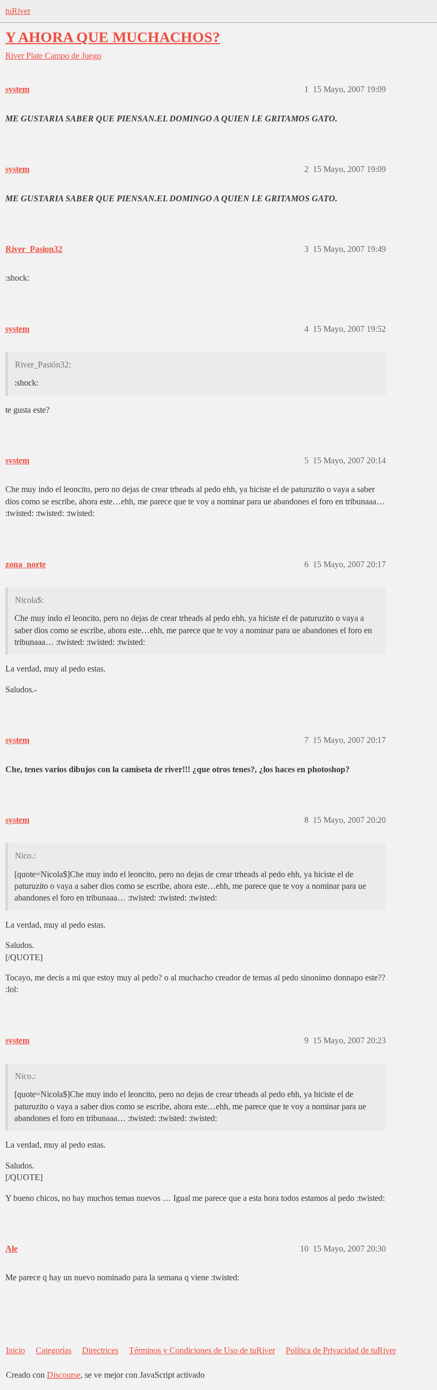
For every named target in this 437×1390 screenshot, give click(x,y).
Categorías (53, 1350)
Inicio (15, 1350)
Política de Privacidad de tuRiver (341, 1350)
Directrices (100, 1350)
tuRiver (17, 10)
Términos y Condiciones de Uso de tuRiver (202, 1350)
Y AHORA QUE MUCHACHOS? (112, 37)
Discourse (63, 1374)
